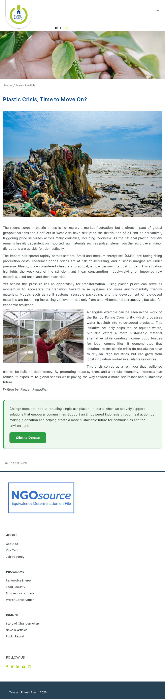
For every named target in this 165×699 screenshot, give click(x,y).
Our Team (13, 550)
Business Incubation (20, 593)
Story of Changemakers (23, 624)
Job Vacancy (15, 557)
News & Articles (16, 630)
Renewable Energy (19, 580)
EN (66, 28)
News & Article (25, 85)
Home (8, 85)
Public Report (15, 636)
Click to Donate (28, 438)
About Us (12, 544)
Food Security (15, 587)
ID (56, 28)
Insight (12, 614)
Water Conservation (20, 600)
